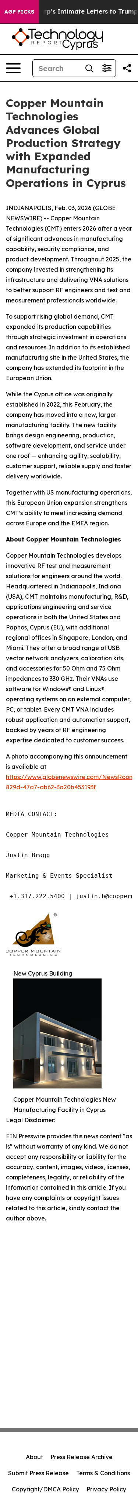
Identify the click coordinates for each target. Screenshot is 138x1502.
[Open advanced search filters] (107, 68)
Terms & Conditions (103, 1473)
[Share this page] (127, 68)
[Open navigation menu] (13, 68)
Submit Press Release (38, 1473)
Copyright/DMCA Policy (45, 1489)
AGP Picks (19, 11)
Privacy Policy (106, 1489)
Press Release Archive (81, 1457)
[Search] (89, 68)
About (34, 1457)
